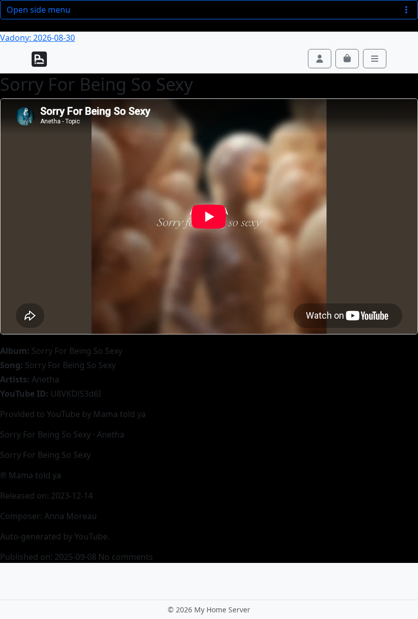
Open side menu (38, 9)
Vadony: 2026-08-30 (37, 37)
